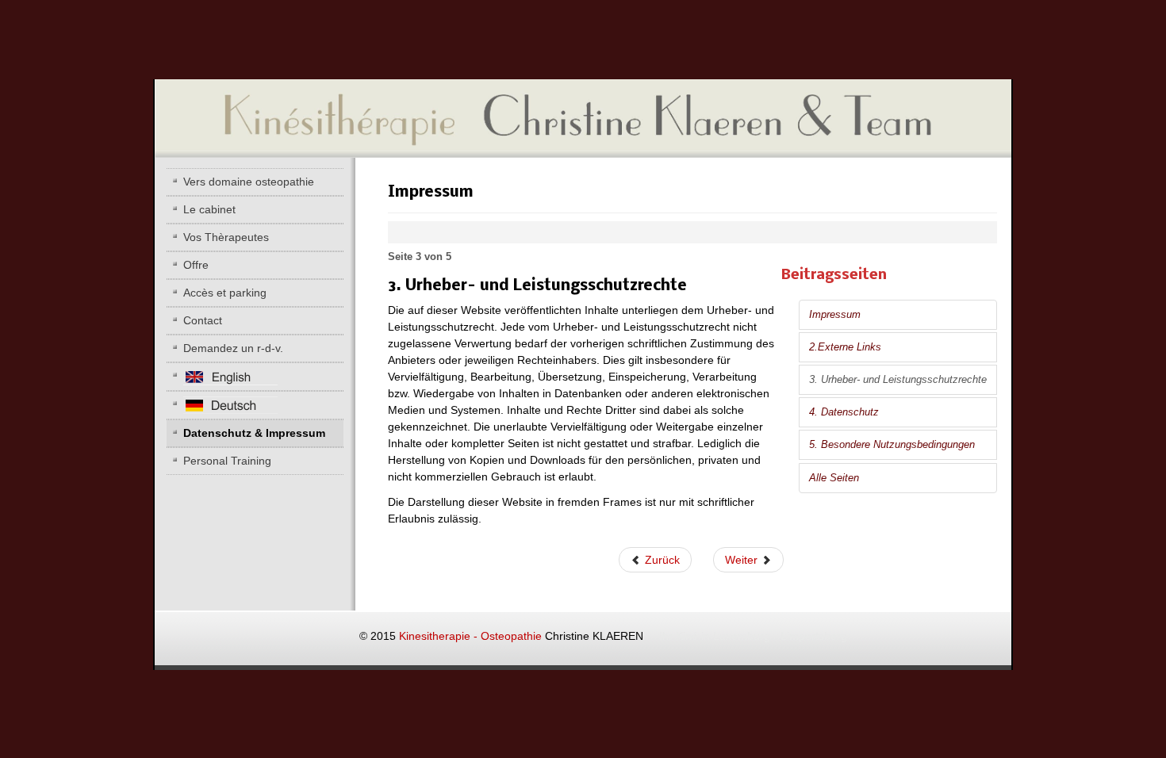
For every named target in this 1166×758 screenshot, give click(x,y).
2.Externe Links (845, 347)
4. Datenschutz (844, 412)
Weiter (743, 559)
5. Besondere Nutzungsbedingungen (892, 444)
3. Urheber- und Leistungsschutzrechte (898, 379)
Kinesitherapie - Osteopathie (623, 636)
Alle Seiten (834, 478)
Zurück (661, 559)
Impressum (835, 314)
